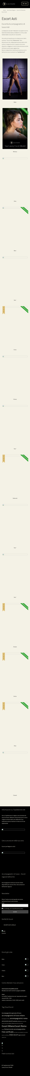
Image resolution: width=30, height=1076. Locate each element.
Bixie (3, 959)
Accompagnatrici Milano (6, 1018)
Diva (18, 1023)
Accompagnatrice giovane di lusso (11, 1013)
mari (5, 1035)
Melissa (7, 1035)
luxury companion (20, 1032)
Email (3, 903)
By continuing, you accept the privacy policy (13, 908)
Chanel (3, 1023)
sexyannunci (4, 1037)
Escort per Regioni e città (8, 846)
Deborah (10, 1023)
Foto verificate (7, 1032)
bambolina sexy (16, 1021)
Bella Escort (22, 1021)
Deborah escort (14, 1023)
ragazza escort (21, 1035)
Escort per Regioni (11, 10)
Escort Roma (20, 1026)
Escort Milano (8, 1026)
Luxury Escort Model (7, 1067)
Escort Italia (21, 1023)
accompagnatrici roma (18, 1018)
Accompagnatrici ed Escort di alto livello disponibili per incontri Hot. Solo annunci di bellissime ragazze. (13, 884)
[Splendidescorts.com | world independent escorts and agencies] (15, 942)
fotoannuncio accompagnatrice (14, 1029)
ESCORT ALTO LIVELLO (10, 925)
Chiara (3, 970)
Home (4, 10)
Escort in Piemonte (21, 10)
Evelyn (3, 1029)
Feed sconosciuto (8, 1053)
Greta (16, 1032)
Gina (14, 1032)
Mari (3, 976)
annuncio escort (7, 1021)
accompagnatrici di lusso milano (13, 1015)
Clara (3, 965)
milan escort (13, 1035)
